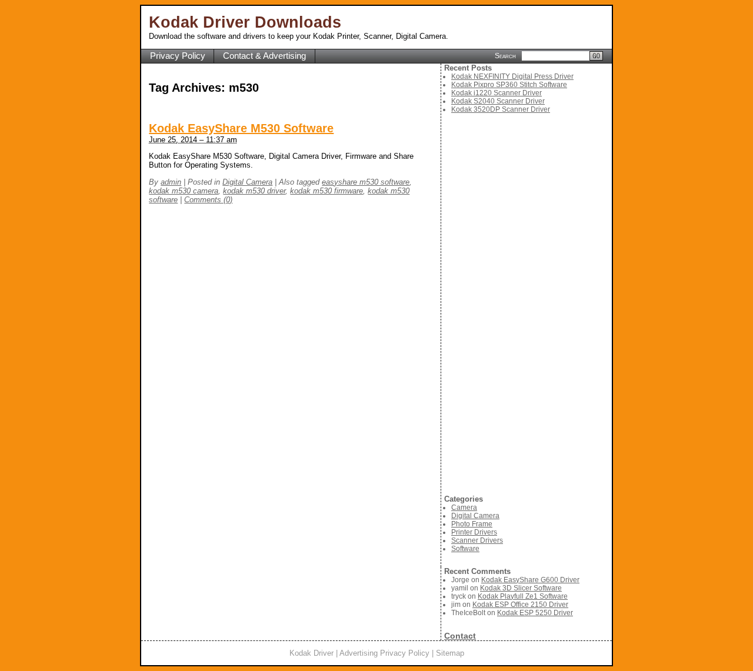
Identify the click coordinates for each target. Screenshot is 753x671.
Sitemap (450, 653)
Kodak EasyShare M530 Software (241, 128)
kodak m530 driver (254, 190)
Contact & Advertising (264, 56)
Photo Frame (471, 524)
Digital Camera (247, 182)
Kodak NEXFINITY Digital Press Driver (512, 76)
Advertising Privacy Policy (384, 653)
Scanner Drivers (477, 540)
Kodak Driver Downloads (245, 22)
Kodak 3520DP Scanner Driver (500, 109)
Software (465, 549)
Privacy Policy (177, 56)
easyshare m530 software (365, 182)
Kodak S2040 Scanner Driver (498, 101)
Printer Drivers (474, 532)
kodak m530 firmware (326, 190)
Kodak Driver (311, 653)
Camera (464, 507)
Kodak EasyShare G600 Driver (530, 580)
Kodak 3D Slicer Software (521, 588)
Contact (460, 635)
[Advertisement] (528, 304)
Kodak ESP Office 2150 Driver (520, 604)
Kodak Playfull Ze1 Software (523, 596)
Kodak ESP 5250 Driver (535, 613)
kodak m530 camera (183, 190)
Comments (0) (208, 199)
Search (505, 55)
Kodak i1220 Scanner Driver (496, 93)
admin (171, 182)
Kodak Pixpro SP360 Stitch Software (509, 85)
